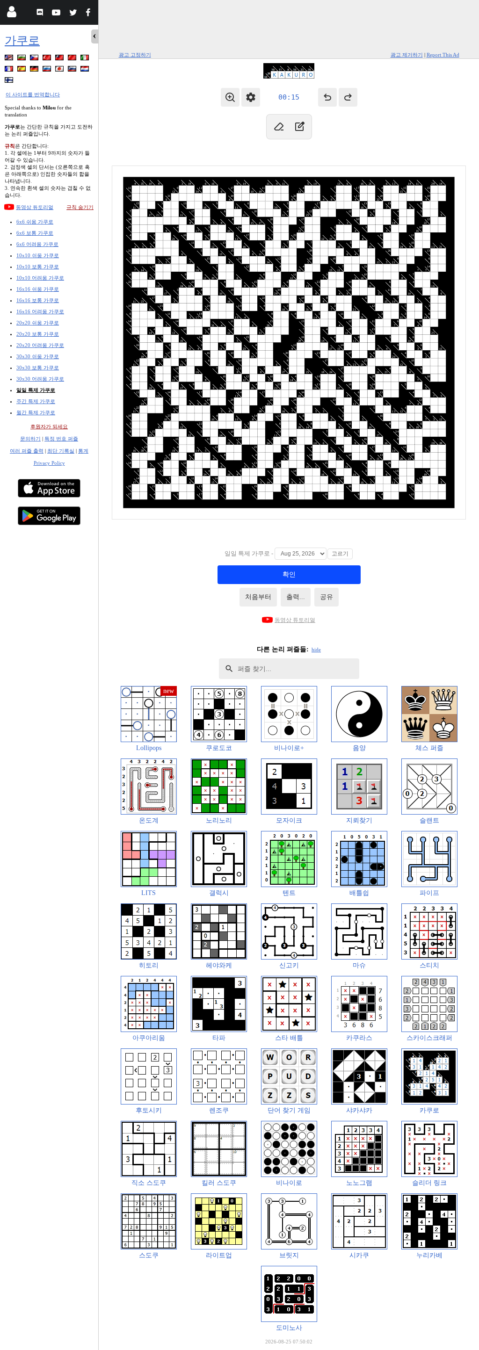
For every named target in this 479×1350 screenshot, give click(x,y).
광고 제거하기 (407, 55)
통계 (83, 451)
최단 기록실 (60, 451)
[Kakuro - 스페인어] (22, 70)
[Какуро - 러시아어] (48, 70)
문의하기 (30, 438)
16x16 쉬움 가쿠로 (37, 289)
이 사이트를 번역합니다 (33, 94)
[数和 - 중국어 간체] (73, 59)
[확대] (230, 97)
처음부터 (258, 596)
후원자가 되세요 (49, 426)
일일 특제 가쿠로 (35, 390)
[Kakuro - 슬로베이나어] (73, 70)
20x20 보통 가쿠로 (37, 334)
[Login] (11, 13)
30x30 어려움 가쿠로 (40, 379)
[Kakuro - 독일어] (35, 70)
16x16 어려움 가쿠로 (40, 311)
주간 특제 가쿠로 (35, 401)
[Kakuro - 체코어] (35, 59)
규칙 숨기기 (80, 207)
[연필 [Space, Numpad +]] (299, 126)
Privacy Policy (49, 463)
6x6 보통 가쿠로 (34, 233)
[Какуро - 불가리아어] (22, 59)
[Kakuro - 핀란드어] (10, 81)
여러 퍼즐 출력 (27, 451)
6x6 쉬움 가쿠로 (34, 221)
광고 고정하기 (135, 55)
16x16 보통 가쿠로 (37, 300)
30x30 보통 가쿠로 (37, 367)
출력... (295, 596)
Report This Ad (443, 55)
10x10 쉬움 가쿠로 (37, 255)
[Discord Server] (41, 13)
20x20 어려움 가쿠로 (40, 345)
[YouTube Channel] (57, 13)
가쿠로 (22, 40)
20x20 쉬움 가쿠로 (37, 322)
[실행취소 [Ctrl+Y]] (348, 97)
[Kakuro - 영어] (10, 59)
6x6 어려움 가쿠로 (37, 244)
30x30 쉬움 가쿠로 (37, 356)
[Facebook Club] (90, 13)
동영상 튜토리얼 (34, 207)
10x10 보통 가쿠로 (37, 266)
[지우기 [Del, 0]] (278, 126)
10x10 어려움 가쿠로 (40, 278)
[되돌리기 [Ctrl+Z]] (327, 97)
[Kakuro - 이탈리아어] (85, 59)
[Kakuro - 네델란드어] (85, 70)
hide (316, 649)
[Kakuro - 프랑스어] (10, 70)
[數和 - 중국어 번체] (60, 59)
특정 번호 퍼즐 (61, 438)
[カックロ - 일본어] (60, 70)
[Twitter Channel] (73, 13)
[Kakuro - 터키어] (48, 59)
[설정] (250, 97)
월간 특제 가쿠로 (35, 412)
